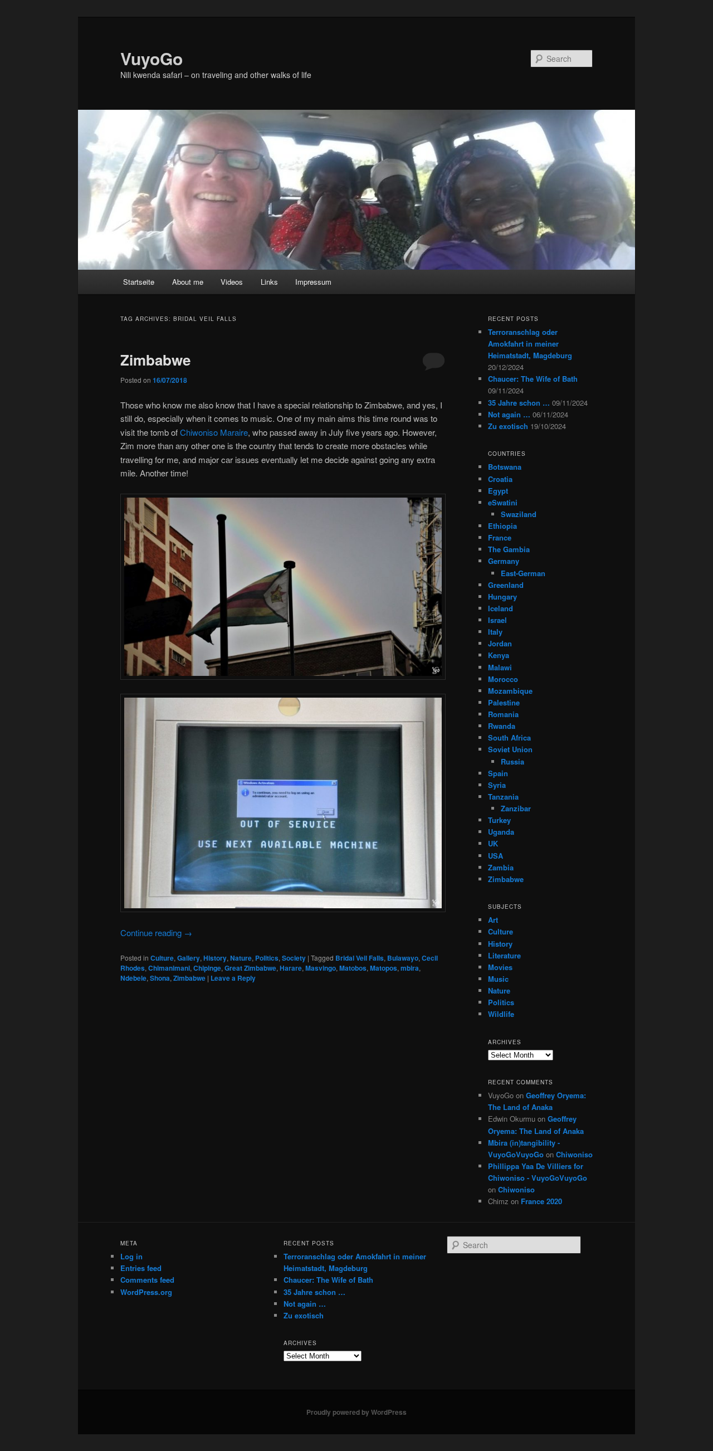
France (499, 537)
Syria (497, 785)
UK (493, 843)
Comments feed (147, 1279)
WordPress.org (146, 1292)
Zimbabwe (155, 359)
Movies (500, 967)
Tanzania (503, 796)
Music (498, 978)
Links (269, 281)
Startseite (138, 281)
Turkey (499, 820)
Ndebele (133, 978)
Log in (131, 1256)
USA (495, 855)
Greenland (506, 585)
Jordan (500, 643)
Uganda (501, 831)
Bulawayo (402, 958)
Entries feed (141, 1268)
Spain (498, 773)
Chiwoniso (574, 1154)
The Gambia (509, 549)
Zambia (501, 867)
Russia (512, 761)
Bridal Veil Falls (359, 958)
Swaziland (518, 514)
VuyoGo (151, 58)
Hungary (502, 596)
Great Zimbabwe (250, 968)
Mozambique (510, 690)
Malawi (500, 667)
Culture (162, 958)
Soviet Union (510, 749)
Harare (291, 968)
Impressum (313, 281)
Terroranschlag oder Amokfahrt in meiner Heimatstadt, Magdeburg (530, 344)
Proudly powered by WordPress (356, 1412)
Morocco (503, 679)
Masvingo (320, 968)
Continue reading (156, 932)
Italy (495, 631)
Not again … (509, 414)
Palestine (504, 702)
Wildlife (501, 1014)
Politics (267, 958)
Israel (497, 620)
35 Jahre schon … (519, 402)
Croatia (500, 479)
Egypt (498, 490)
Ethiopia (502, 525)
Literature (504, 955)
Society (294, 958)
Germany (503, 561)
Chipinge (207, 968)
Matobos (353, 968)
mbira (410, 968)
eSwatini (502, 502)
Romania (503, 714)
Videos (232, 281)
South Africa (509, 737)
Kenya (498, 655)
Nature (241, 958)
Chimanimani (169, 968)
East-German (523, 573)
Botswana (504, 466)
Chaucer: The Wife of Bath (533, 378)
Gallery (188, 958)
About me (187, 281)
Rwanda (501, 725)
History (215, 958)
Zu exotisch (508, 426)
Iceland (500, 608)
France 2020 (541, 1201)
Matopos (383, 968)
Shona (160, 978)
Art (493, 919)
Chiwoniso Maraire (214, 432)
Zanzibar (516, 808)
